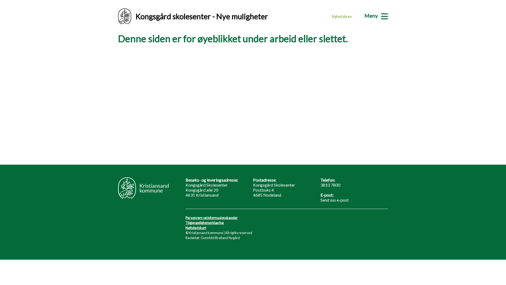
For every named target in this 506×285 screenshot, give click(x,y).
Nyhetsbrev (342, 16)
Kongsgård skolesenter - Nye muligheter (201, 16)
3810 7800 (330, 184)
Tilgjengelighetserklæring (205, 223)
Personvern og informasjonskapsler (212, 218)
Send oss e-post (334, 199)
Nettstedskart (196, 228)
